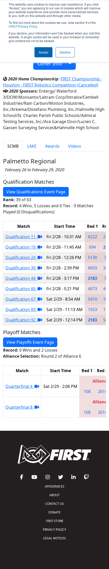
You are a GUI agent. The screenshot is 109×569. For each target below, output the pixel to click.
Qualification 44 (21, 278)
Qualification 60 (21, 288)
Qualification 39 (21, 268)
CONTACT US (54, 504)
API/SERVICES (54, 486)
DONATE (54, 512)
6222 (92, 236)
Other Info (52, 63)
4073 (92, 288)
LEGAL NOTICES (54, 538)
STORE (54, 521)
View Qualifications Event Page (35, 192)
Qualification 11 (21, 236)
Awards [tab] (52, 146)
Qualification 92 (21, 320)
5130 (92, 257)
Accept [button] (43, 52)
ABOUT (54, 495)
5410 (92, 299)
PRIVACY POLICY (54, 529)
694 (92, 247)
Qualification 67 (21, 299)
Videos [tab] (74, 146)
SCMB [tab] (13, 146)
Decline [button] (65, 52)
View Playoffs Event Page (30, 342)
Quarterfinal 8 (19, 407)
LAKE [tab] (32, 146)
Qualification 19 (21, 247)
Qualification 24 (21, 257)
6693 (92, 268)
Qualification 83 (21, 309)
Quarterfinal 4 (19, 386)
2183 (92, 278)
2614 (102, 391)
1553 (92, 309)
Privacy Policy (23, 26)
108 (87, 391)
